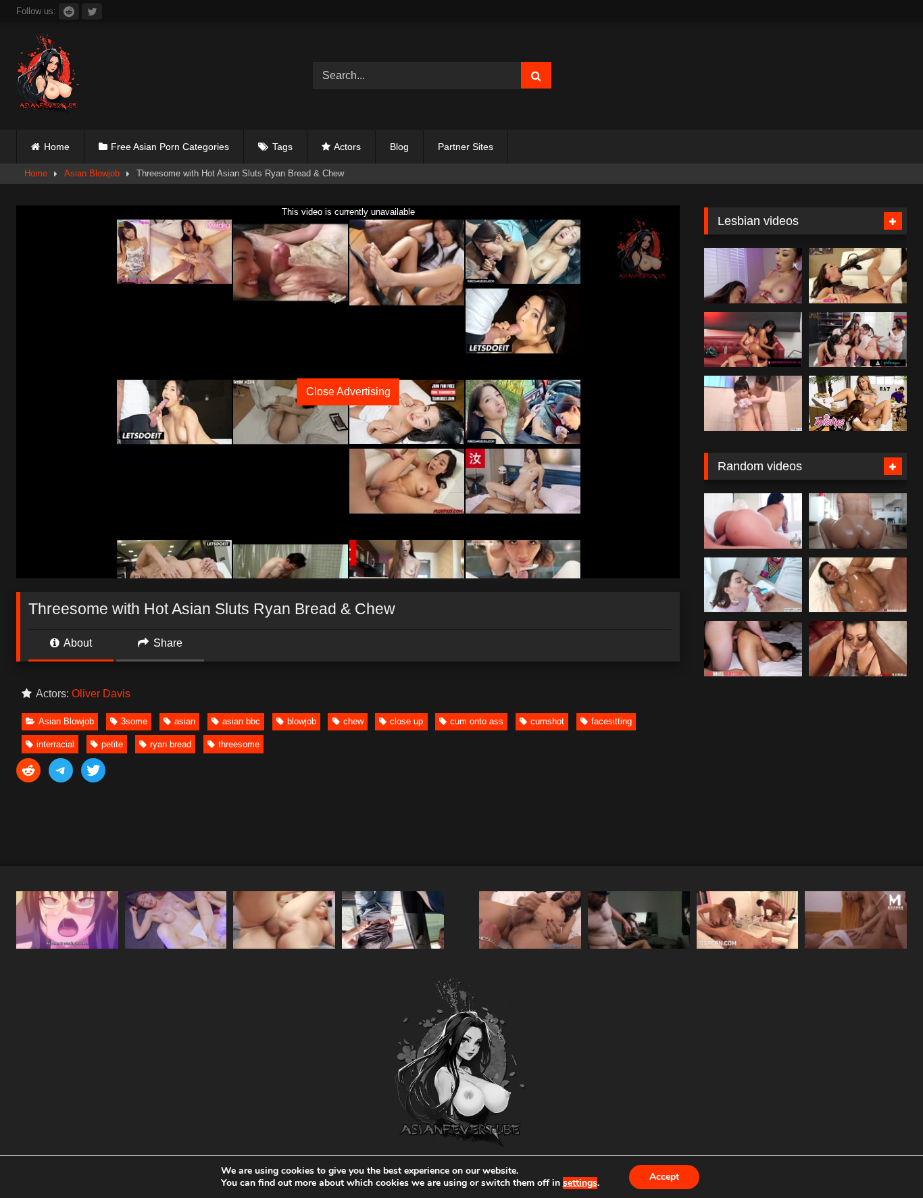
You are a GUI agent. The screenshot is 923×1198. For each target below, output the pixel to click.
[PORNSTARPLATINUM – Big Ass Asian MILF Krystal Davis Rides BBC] (858, 648)
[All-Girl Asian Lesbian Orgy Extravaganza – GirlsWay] (858, 340)
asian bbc (241, 721)
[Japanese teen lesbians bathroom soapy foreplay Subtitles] (753, 403)
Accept (664, 1176)
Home (57, 146)
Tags (282, 146)
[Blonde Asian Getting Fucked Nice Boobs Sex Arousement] (284, 920)
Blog (399, 146)
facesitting (611, 721)
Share (166, 643)
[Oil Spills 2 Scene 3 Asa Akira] (858, 585)
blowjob (301, 721)
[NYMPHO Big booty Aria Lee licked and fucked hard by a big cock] (753, 585)
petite (112, 744)
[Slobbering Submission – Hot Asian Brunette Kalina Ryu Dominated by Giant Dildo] (858, 275)
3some (134, 721)
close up (406, 721)
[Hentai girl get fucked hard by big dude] (67, 920)
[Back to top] (881, 1158)
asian (184, 721)
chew (353, 721)
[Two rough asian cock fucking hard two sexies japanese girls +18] (748, 920)
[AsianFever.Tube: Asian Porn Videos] (48, 76)
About (76, 643)
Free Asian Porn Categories (170, 146)
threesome (238, 744)
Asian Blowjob (92, 173)
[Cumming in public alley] (393, 920)
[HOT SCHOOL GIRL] (176, 920)
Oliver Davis (101, 693)
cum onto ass (476, 721)
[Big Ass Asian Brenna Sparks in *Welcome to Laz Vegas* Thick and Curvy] (753, 521)
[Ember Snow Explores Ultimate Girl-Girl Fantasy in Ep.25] (753, 340)
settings (580, 1183)
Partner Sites (465, 146)
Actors (347, 146)
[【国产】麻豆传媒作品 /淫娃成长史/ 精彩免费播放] (856, 920)
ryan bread (170, 744)
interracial (55, 744)
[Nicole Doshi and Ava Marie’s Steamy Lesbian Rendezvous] (753, 275)
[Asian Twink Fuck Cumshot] (639, 920)
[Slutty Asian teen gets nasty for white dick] (753, 648)
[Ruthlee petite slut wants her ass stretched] (858, 521)
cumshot (547, 721)
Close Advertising (348, 391)
